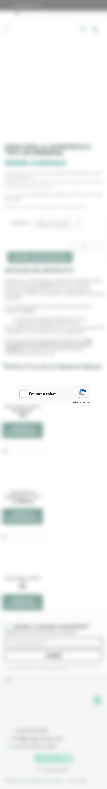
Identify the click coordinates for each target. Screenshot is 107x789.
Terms (86, 402)
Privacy (77, 402)
